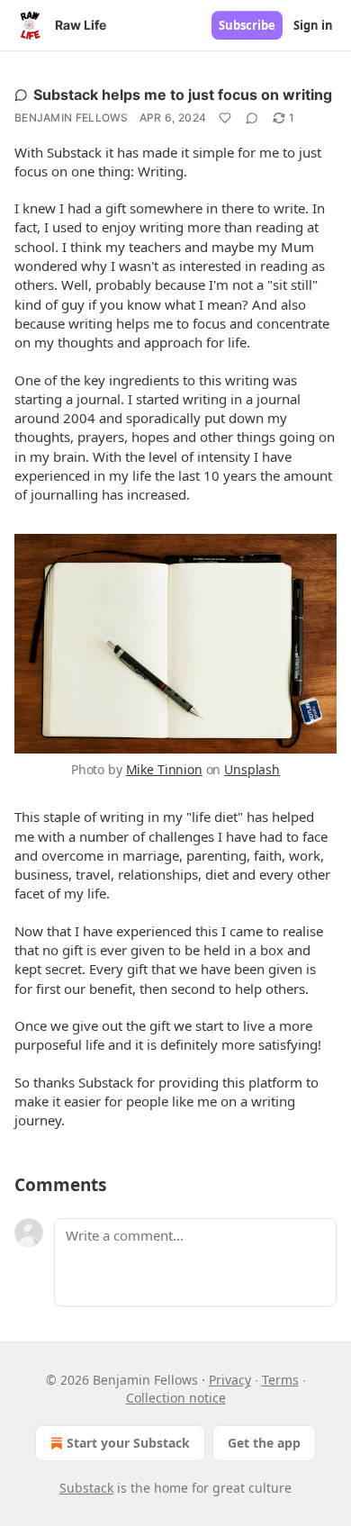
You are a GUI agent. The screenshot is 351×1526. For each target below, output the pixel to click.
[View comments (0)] (252, 118)
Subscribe (247, 25)
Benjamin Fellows (71, 117)
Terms (280, 1379)
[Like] (225, 118)
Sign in (313, 25)
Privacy (230, 1379)
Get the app (264, 1442)
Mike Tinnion (164, 769)
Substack (86, 1487)
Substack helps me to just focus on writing (182, 95)
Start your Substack (128, 1442)
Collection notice (176, 1397)
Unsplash (252, 769)
